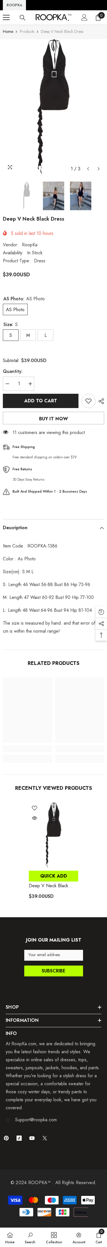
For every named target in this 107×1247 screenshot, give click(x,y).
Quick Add (53, 876)
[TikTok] (19, 1138)
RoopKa (29, 244)
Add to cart (40, 400)
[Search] (22, 17)
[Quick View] (34, 818)
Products (27, 31)
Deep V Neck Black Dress (48, 885)
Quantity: (13, 371)
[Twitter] (45, 1138)
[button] (88, 169)
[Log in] (84, 17)
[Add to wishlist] (88, 401)
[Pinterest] (6, 1138)
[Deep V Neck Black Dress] (53, 835)
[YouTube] (32, 1138)
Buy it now (53, 418)
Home (8, 31)
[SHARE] (100, 401)
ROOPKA (14, 5)
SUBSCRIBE (53, 971)
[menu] (6, 17)
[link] (27, 748)
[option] (53, 106)
